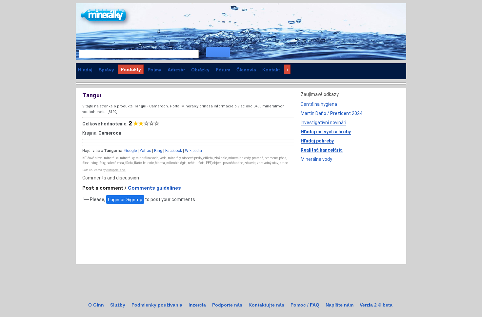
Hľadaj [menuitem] (85, 69)
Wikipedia (193, 150)
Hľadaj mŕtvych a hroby (326, 131)
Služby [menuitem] (117, 305)
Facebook (173, 150)
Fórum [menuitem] (223, 69)
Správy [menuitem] (106, 69)
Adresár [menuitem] (176, 69)
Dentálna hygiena (319, 104)
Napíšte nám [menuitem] (339, 305)
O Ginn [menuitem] (96, 305)
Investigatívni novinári (323, 122)
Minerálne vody (316, 159)
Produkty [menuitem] (131, 69)
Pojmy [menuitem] (154, 69)
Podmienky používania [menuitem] (156, 305)
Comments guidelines (154, 188)
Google (130, 150)
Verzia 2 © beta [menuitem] (376, 305)
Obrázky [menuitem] (200, 69)
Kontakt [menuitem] (271, 69)
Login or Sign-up (125, 199)
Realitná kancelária (322, 150)
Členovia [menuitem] (246, 69)
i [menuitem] (287, 69)
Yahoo (145, 150)
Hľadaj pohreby (317, 140)
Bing (158, 150)
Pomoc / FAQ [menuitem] (305, 305)
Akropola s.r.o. (116, 170)
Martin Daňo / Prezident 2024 (331, 113)
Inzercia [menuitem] (197, 305)
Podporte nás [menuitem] (227, 305)
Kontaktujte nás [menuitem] (266, 305)
